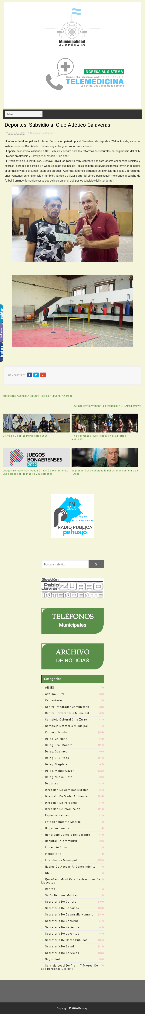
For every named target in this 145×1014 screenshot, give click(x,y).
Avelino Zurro (55, 694)
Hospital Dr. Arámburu (61, 840)
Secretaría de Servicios (62, 952)
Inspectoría (53, 853)
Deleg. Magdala (56, 764)
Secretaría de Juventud (62, 933)
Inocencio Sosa (56, 847)
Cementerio (53, 700)
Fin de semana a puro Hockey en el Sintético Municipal (99, 437)
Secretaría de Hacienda (62, 927)
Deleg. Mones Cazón (60, 770)
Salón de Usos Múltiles (61, 895)
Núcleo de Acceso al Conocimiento (70, 866)
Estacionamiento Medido (63, 821)
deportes (51, 783)
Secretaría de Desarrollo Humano (69, 914)
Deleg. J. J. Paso (57, 757)
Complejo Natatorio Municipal (66, 726)
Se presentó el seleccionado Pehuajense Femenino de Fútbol (105, 472)
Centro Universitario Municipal (67, 713)
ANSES (50, 687)
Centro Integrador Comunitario (67, 706)
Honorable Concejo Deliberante (67, 834)
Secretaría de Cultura (61, 901)
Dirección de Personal (61, 802)
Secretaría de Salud (59, 946)
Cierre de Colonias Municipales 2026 (25, 436)
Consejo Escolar (56, 732)
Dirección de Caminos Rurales (67, 789)
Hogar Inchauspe (57, 828)
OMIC (49, 872)
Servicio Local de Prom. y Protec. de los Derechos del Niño (69, 967)
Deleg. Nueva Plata (58, 777)
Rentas (50, 889)
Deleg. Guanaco (56, 751)
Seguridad (52, 959)
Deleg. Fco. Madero (59, 745)
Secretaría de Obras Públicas (66, 940)
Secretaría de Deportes (42, 133)
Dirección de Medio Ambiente (66, 796)
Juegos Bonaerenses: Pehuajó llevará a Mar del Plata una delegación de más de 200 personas (35, 472)
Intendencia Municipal (61, 860)
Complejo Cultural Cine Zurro (66, 719)
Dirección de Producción (62, 809)
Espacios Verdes (57, 815)
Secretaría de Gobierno (62, 920)
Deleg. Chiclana (56, 738)
